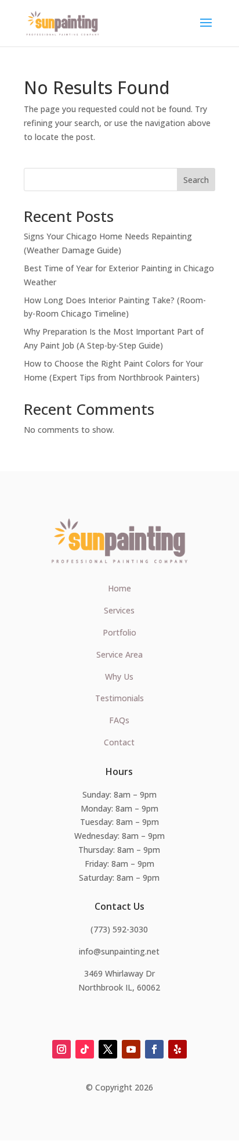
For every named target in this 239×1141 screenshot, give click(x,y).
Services (119, 610)
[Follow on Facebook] (154, 1049)
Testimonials (119, 698)
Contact (119, 742)
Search (196, 179)
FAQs (119, 720)
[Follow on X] (108, 1049)
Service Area (119, 654)
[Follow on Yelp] (177, 1049)
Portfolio (119, 632)
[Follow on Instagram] (61, 1049)
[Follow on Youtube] (131, 1049)
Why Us (119, 676)
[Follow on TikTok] (84, 1049)
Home (119, 588)
